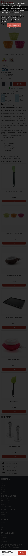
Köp (23, 553)
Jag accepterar (14, 25)
